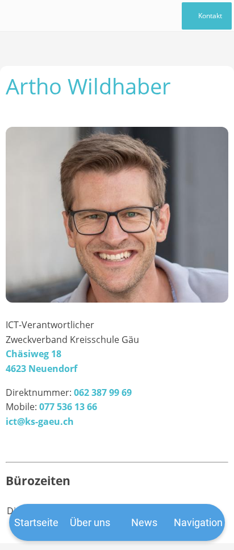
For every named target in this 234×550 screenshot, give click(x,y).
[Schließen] (16, 16)
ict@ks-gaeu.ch (40, 421)
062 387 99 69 (103, 392)
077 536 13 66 (68, 406)
